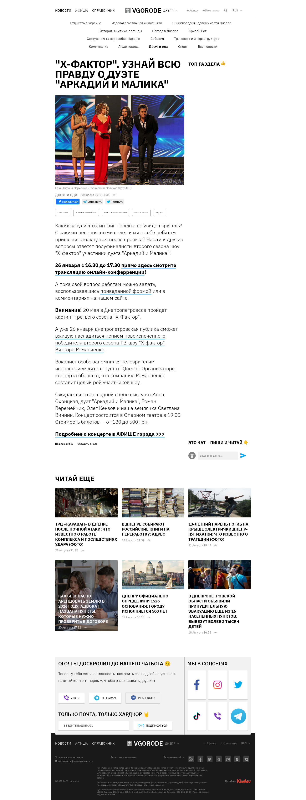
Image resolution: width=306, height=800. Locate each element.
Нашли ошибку (64, 444)
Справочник (103, 10)
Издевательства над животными (137, 23)
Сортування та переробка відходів (113, 38)
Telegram (108, 698)
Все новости (207, 46)
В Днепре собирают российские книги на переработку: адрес (145, 529)
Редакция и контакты (123, 757)
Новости (63, 10)
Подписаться (156, 725)
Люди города (128, 46)
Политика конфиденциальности (74, 761)
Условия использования (69, 757)
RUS (235, 10)
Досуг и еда (158, 46)
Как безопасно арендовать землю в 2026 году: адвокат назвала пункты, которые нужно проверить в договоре (83, 608)
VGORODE (148, 743)
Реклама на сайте (174, 757)
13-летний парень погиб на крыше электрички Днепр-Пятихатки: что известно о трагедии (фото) (218, 532)
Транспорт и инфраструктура (196, 38)
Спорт (183, 46)
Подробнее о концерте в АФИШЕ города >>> (110, 434)
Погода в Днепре (165, 31)
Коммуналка (98, 46)
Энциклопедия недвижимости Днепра (201, 23)
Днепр (170, 743)
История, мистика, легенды (121, 31)
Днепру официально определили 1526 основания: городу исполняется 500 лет (145, 603)
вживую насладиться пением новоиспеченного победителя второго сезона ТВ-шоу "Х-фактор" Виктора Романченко (110, 342)
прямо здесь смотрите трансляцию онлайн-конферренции (115, 268)
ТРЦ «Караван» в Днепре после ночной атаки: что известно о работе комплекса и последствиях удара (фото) (86, 534)
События (157, 38)
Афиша (81, 10)
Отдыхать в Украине (85, 23)
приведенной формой (125, 291)
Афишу (194, 10)
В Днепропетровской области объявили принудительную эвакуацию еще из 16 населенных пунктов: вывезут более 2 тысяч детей (213, 611)
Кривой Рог (197, 31)
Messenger (146, 698)
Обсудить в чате (87, 444)
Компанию (212, 10)
